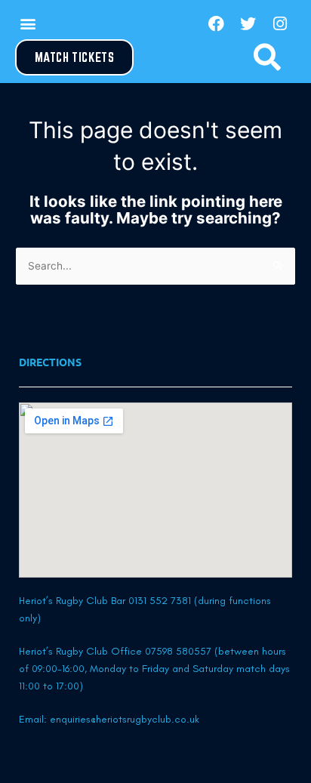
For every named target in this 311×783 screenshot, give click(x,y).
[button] (27, 23)
